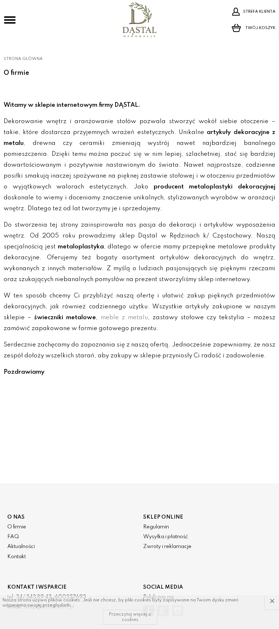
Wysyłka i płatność (165, 536)
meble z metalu (124, 317)
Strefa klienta (259, 11)
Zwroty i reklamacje (167, 546)
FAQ (13, 536)
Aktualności (21, 546)
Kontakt (16, 556)
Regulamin (156, 526)
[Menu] (10, 20)
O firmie (16, 526)
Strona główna (23, 59)
